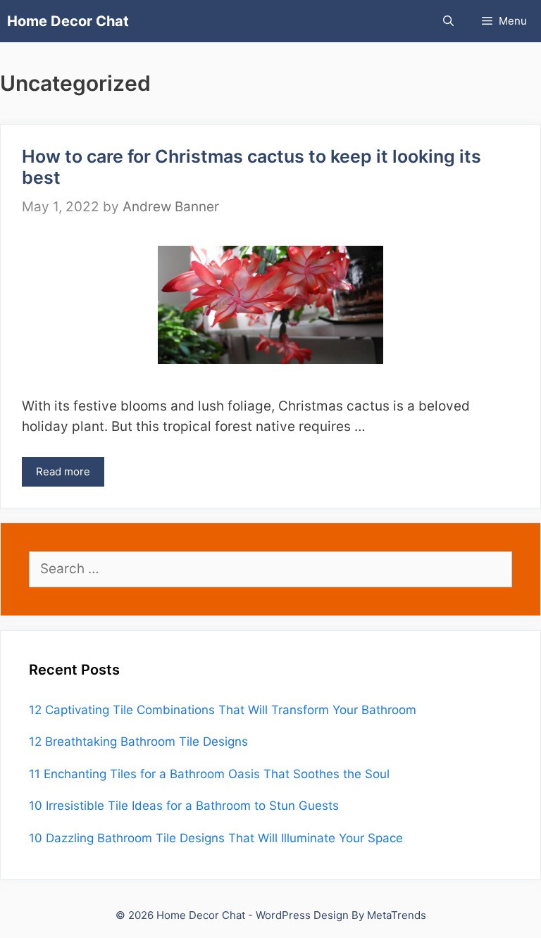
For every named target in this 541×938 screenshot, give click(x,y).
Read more (63, 471)
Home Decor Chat (68, 21)
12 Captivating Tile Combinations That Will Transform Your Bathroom (222, 710)
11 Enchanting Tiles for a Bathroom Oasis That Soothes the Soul (209, 774)
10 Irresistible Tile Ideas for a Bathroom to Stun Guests (184, 806)
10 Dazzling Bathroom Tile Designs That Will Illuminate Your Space (216, 838)
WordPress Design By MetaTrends (341, 915)
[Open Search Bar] (448, 21)
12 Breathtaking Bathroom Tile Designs (138, 741)
